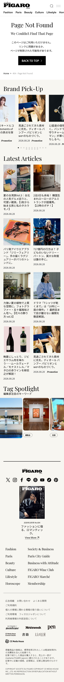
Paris (19, 12)
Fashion (8, 12)
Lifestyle (51, 12)
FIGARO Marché (39, 577)
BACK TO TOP (30, 61)
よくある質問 (39, 600)
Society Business (41, 549)
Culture (39, 12)
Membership (36, 583)
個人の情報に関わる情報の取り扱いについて (27, 609)
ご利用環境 (11, 614)
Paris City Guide (39, 556)
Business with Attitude (43, 563)
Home (6, 73)
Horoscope (12, 583)
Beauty (28, 12)
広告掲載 (9, 600)
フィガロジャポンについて (32, 614)
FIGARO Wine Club (41, 570)
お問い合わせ (23, 600)
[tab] (18, 147)
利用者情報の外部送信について (21, 618)
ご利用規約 (11, 605)
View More (30, 538)
